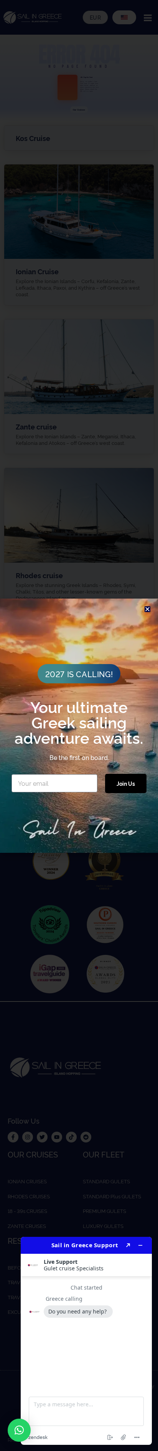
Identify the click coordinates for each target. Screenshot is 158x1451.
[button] (19, 1430)
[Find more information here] (86, 1341)
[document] (79, 725)
